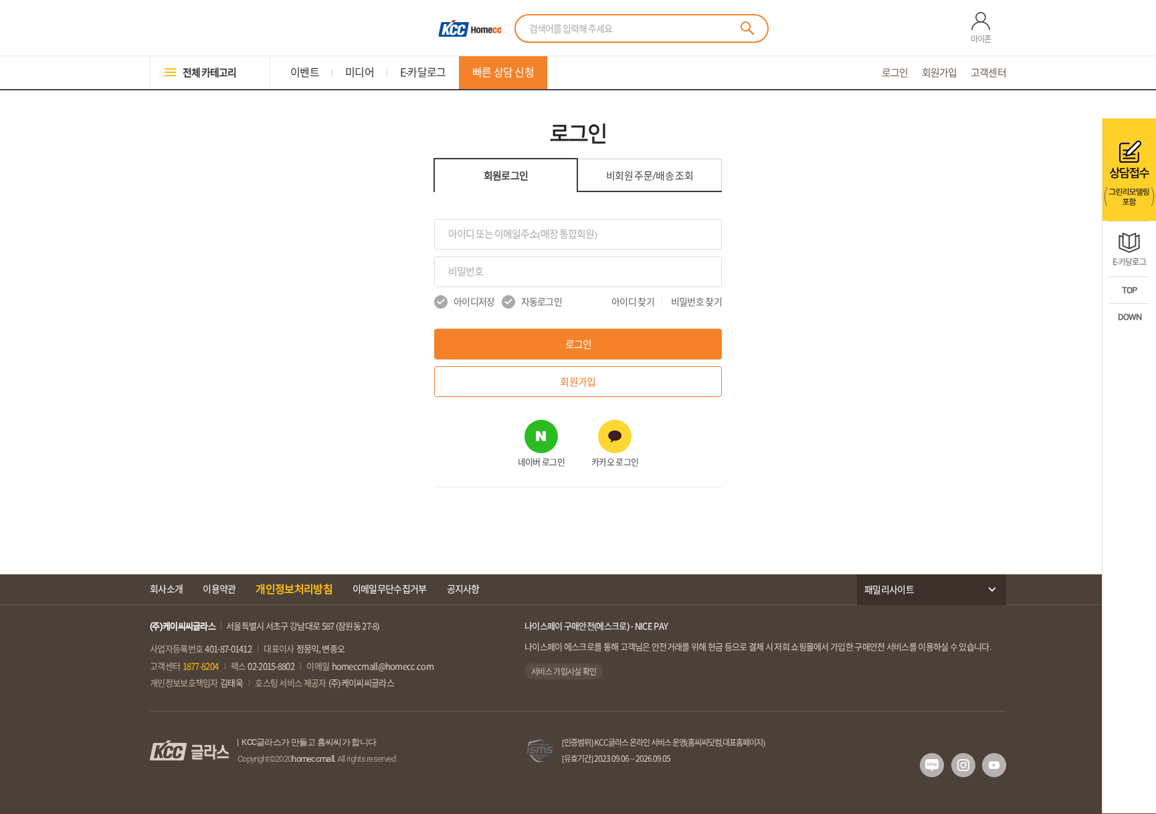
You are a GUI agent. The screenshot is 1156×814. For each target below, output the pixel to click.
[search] (747, 28)
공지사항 (463, 589)
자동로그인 (542, 302)
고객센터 (988, 73)
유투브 (994, 765)
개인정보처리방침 (294, 589)
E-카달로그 (1129, 262)
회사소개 (166, 589)
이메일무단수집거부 (390, 589)
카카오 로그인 (614, 462)
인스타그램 (963, 765)
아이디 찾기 (632, 302)
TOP (1129, 290)
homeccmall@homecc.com (383, 666)
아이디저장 (474, 302)
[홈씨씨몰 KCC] (468, 28)
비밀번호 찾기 (696, 302)
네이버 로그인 (541, 462)
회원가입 (939, 73)
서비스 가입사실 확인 (563, 671)
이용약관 (219, 589)
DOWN (1129, 317)
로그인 (895, 73)
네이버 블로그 (932, 765)
